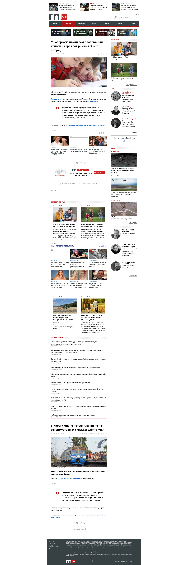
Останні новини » (57, 338)
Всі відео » (133, 223)
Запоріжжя (86, 183)
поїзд (78, 529)
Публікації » (115, 40)
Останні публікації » (58, 202)
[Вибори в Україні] (127, 35)
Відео (120, 23)
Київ (73, 529)
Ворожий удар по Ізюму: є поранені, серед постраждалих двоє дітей (76, 368)
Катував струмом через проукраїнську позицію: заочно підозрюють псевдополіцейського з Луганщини (76, 352)
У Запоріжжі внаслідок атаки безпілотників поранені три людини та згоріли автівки (78, 375)
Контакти (52, 543)
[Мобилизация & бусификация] (83, 35)
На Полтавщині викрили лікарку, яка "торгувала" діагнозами (73, 415)
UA (136, 14)
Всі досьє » (133, 276)
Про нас (51, 542)
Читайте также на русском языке (88, 54)
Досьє (107, 23)
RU (138, 14)
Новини (68, 23)
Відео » (113, 148)
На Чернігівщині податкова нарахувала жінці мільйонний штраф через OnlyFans (77, 390)
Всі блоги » (133, 132)
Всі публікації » (131, 85)
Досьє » (114, 227)
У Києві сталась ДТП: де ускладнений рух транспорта (70, 383)
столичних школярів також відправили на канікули (87, 125)
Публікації (81, 23)
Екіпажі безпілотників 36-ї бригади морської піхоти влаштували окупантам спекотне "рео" (78, 360)
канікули (94, 183)
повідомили (76, 479)
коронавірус (65, 183)
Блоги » (114, 89)
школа (79, 183)
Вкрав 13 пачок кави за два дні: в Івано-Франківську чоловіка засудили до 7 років (78, 408)
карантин (73, 183)
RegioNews (94, 102)
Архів (50, 548)
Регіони (94, 23)
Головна (55, 23)
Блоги (133, 23)
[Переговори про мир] (105, 35)
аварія (83, 529)
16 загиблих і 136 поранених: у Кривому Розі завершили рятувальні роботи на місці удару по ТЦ (78, 399)
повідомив (57, 99)
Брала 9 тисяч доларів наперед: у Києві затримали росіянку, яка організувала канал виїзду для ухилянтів (74, 343)
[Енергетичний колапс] (61, 35)
